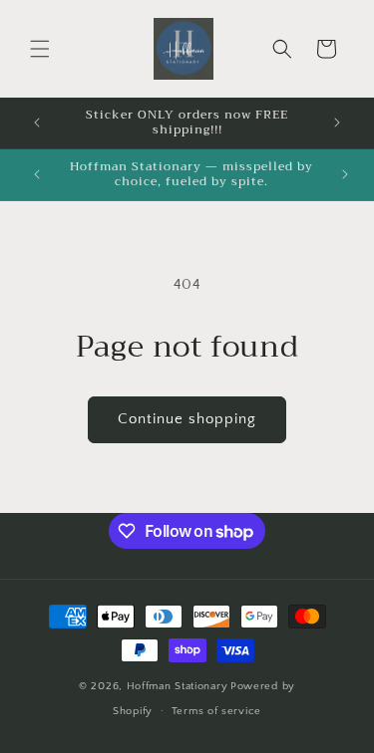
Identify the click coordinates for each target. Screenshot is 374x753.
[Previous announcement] (37, 122)
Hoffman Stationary (177, 686)
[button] (40, 49)
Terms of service (216, 711)
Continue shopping (187, 418)
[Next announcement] (337, 122)
